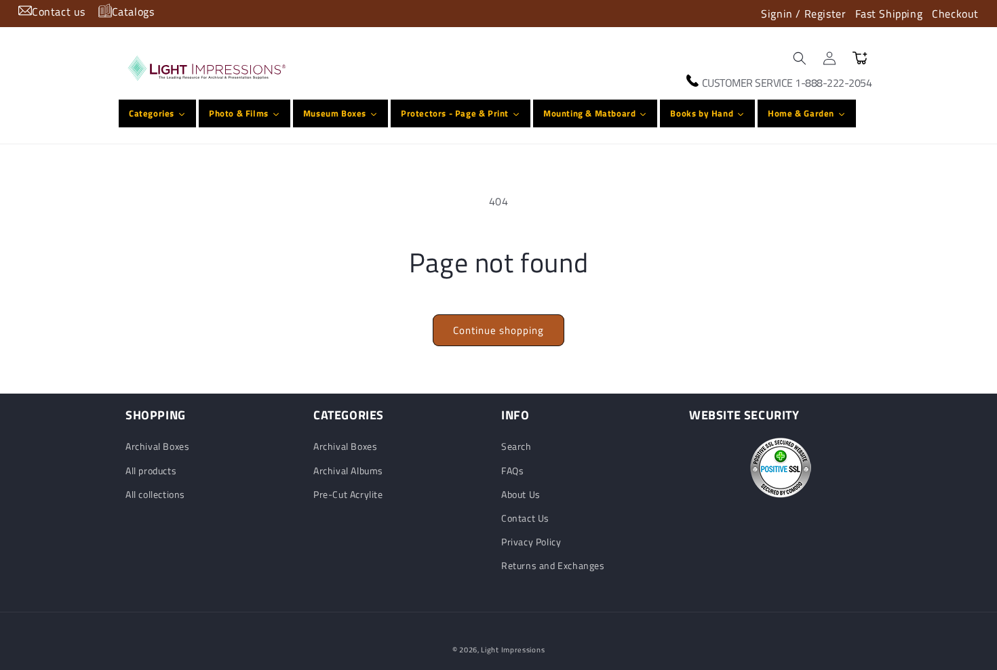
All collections (155, 494)
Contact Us (525, 518)
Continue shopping (498, 330)
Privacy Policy (531, 542)
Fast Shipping (888, 13)
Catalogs (133, 11)
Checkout (955, 13)
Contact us (58, 11)
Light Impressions (513, 649)
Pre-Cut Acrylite (348, 494)
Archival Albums (348, 470)
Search (516, 446)
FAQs (512, 470)
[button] (800, 58)
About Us (521, 494)
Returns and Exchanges (553, 565)
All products (150, 470)
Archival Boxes (157, 446)
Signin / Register (803, 13)
